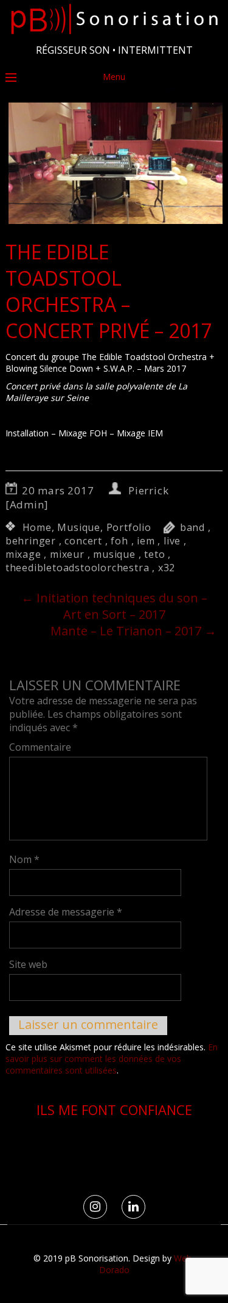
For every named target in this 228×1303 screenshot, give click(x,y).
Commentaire (40, 747)
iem (145, 540)
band (192, 527)
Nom (24, 859)
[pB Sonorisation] (114, 34)
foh (119, 540)
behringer (30, 540)
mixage (23, 554)
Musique (78, 527)
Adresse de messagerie (65, 912)
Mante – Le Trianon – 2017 (133, 631)
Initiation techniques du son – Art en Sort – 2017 (114, 606)
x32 (166, 567)
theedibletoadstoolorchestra (77, 567)
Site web (28, 964)
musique (114, 554)
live (172, 540)
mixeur (67, 554)
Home (37, 527)
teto (154, 554)
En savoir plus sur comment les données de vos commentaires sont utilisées (111, 1058)
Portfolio (128, 527)
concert (83, 540)
